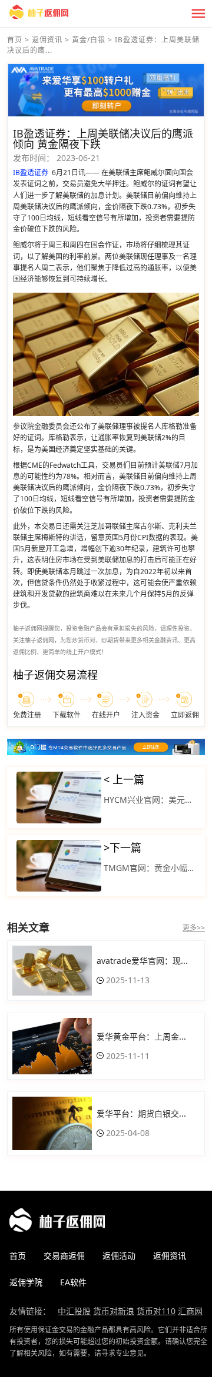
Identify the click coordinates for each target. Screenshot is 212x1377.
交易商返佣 (64, 1255)
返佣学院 (25, 1282)
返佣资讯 (47, 40)
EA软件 (73, 1282)
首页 (14, 40)
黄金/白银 (88, 40)
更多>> (194, 928)
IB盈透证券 (30, 172)
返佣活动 (118, 1255)
